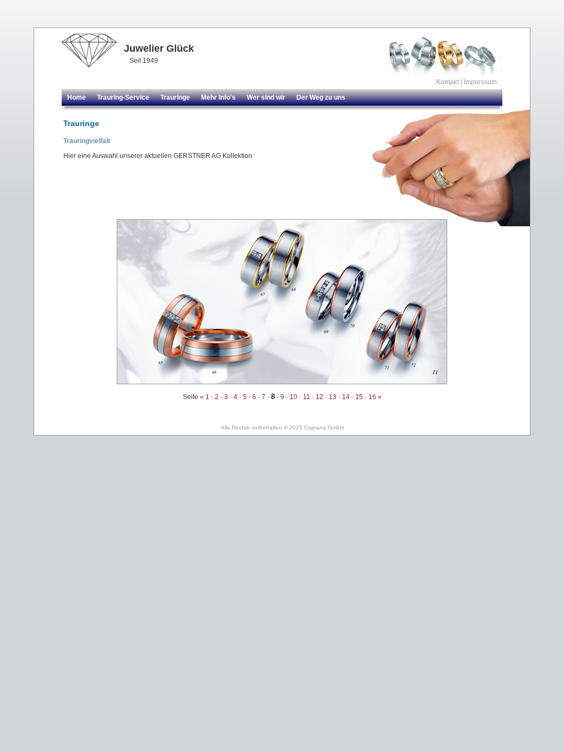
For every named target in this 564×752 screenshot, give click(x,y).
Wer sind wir (266, 97)
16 (372, 397)
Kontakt (447, 82)
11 (306, 397)
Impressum (480, 82)
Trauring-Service (123, 97)
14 (346, 397)
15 (359, 397)
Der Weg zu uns (320, 97)
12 (319, 397)
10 (293, 397)
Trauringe (175, 97)
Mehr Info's (218, 97)
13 (333, 397)
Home (76, 97)
